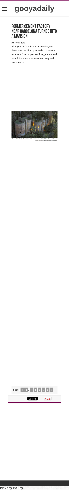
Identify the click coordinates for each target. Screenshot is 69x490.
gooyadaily (34, 8)
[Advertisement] (35, 88)
